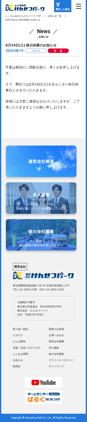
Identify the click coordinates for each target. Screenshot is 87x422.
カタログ (18, 335)
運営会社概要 (56, 341)
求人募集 (54, 347)
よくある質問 (20, 353)
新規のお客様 (56, 329)
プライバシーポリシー (61, 360)
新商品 (16, 366)
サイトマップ (56, 366)
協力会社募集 (56, 353)
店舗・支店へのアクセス (27, 347)
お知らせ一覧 (54, 15)
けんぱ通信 (19, 341)
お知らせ (18, 360)
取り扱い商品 (20, 329)
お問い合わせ (56, 335)
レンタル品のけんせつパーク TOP (23, 15)
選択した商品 (63, 9)
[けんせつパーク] (25, 8)
